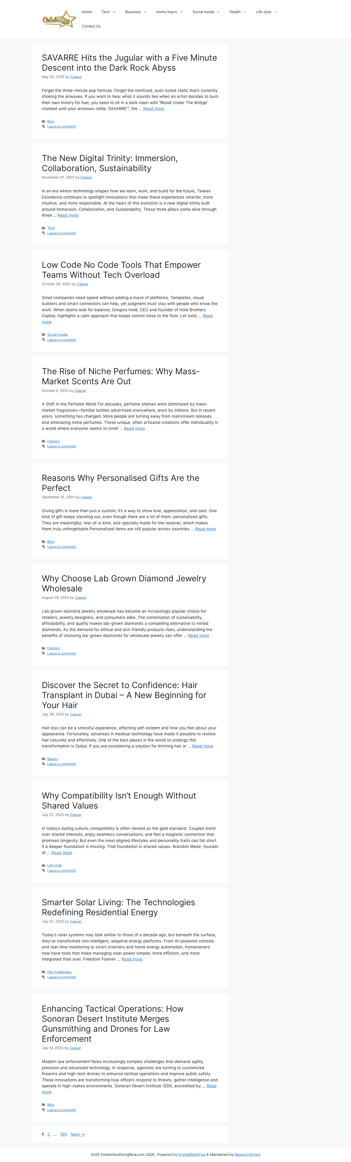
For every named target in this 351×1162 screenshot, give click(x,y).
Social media (203, 12)
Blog (50, 121)
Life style (263, 12)
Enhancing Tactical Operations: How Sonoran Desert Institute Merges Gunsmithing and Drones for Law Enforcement (113, 1024)
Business (133, 12)
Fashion (53, 441)
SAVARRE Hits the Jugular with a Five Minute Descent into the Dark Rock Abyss (129, 63)
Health (235, 12)
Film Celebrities (59, 972)
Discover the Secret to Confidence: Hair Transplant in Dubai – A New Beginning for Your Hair (124, 695)
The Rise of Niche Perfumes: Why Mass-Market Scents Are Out (121, 376)
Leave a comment (61, 126)
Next (78, 1134)
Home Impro (166, 12)
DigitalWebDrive (192, 1154)
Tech (105, 12)
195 (64, 1134)
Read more (153, 108)
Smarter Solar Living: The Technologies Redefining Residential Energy (118, 907)
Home (87, 12)
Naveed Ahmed (247, 1154)
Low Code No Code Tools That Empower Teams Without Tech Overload (121, 270)
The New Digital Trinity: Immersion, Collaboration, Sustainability (110, 163)
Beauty (52, 759)
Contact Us (91, 26)
